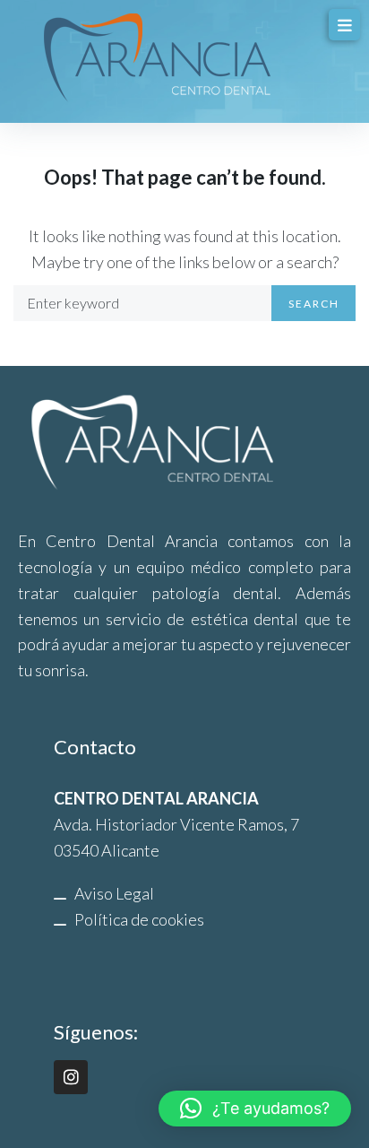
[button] (255, 1108)
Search (313, 303)
